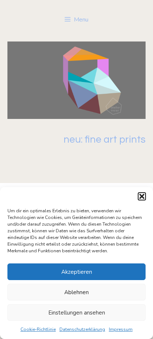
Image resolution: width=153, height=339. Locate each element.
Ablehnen (76, 292)
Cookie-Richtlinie (38, 329)
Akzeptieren (76, 272)
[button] (142, 196)
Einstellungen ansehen (76, 312)
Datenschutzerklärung (82, 329)
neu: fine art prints (105, 139)
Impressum (121, 329)
